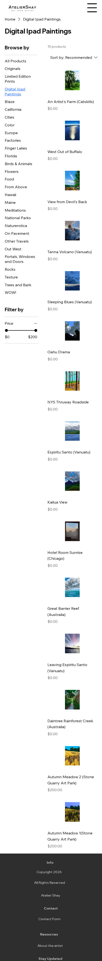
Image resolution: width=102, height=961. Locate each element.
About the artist (50, 946)
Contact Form (49, 919)
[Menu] (92, 8)
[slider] (6, 330)
